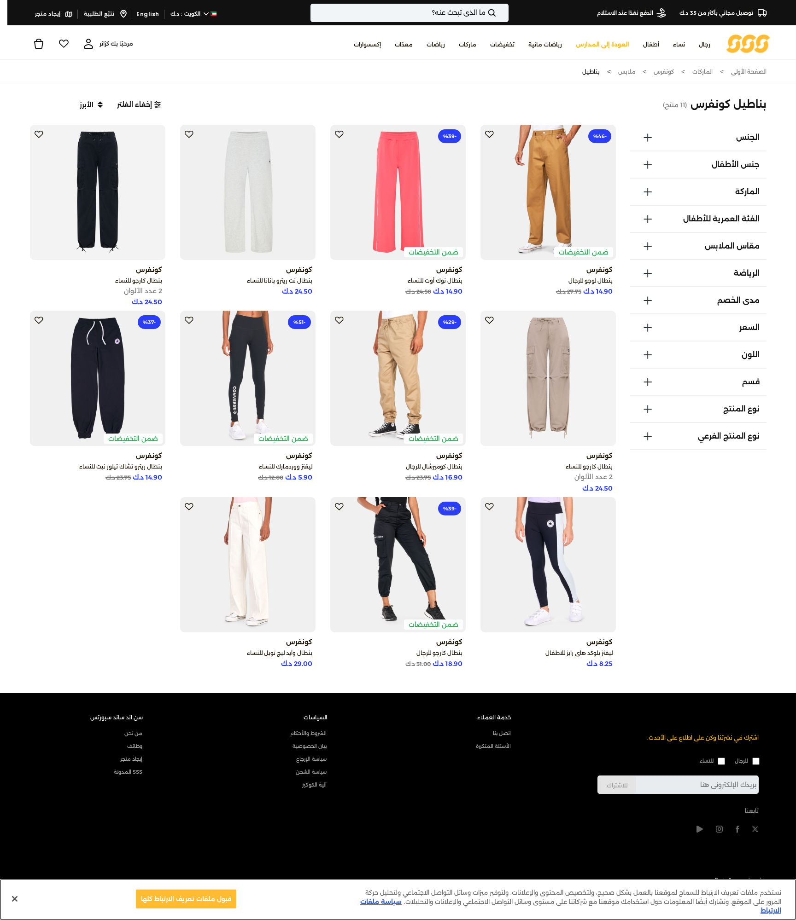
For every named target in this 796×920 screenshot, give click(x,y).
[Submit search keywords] (500, 13)
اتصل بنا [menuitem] (502, 733)
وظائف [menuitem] (134, 746)
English (147, 14)
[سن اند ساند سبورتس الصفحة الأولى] (748, 43)
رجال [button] (704, 44)
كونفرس (664, 71)
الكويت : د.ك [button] (186, 14)
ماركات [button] (467, 44)
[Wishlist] (63, 44)
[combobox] (409, 13)
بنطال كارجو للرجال (439, 652)
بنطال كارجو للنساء (138, 280)
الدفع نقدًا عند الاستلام (625, 13)
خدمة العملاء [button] (494, 717)
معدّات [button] (404, 44)
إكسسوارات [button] (367, 44)
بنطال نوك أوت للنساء (435, 280)
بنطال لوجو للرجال (590, 280)
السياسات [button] (315, 717)
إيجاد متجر (48, 14)
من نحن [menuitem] (133, 733)
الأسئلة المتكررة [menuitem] (493, 746)
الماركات (702, 71)
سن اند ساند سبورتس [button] (116, 717)
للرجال (741, 761)
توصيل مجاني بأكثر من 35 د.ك (717, 13)
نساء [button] (679, 44)
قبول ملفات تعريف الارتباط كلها (186, 898)
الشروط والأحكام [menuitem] (308, 733)
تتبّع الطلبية (100, 14)
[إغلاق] (15, 899)
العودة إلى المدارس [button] (602, 44)
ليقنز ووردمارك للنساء (285, 466)
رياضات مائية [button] (545, 44)
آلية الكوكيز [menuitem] (314, 784)
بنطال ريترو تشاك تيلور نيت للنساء (120, 466)
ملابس (626, 71)
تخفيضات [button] (502, 44)
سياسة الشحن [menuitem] (311, 772)
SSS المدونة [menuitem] (128, 772)
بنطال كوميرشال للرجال (434, 466)
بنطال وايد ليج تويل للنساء (279, 652)
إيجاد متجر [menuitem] (131, 759)
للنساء (707, 761)
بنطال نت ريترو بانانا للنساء (279, 280)
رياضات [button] (436, 44)
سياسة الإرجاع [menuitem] (311, 759)
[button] (139, 104)
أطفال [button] (651, 44)
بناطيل (591, 71)
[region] (398, 899)
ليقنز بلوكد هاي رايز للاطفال (579, 652)
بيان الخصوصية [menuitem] (310, 746)
